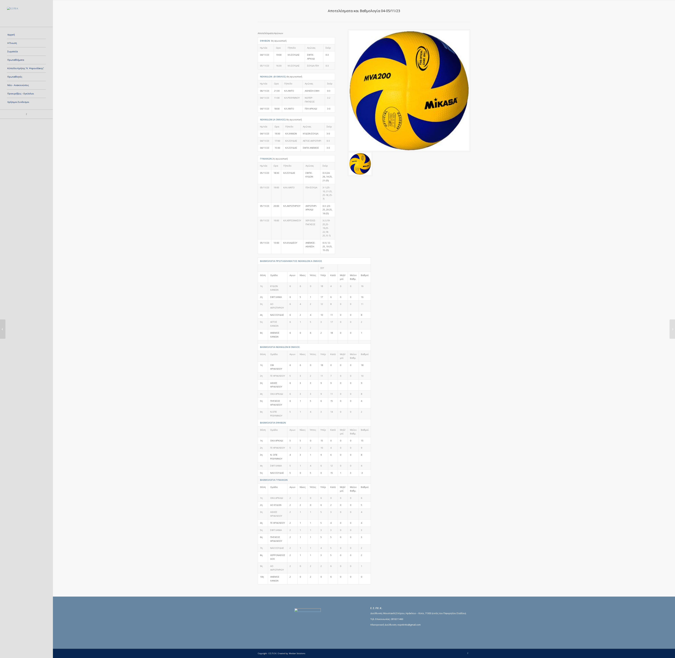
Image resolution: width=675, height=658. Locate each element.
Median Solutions (297, 653)
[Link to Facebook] (26, 114)
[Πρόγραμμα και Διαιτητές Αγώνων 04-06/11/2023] (2, 329)
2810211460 (397, 619)
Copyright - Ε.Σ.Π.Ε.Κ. (267, 653)
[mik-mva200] (409, 90)
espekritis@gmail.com (409, 624)
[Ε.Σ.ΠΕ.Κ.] (26, 13)
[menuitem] (26, 35)
